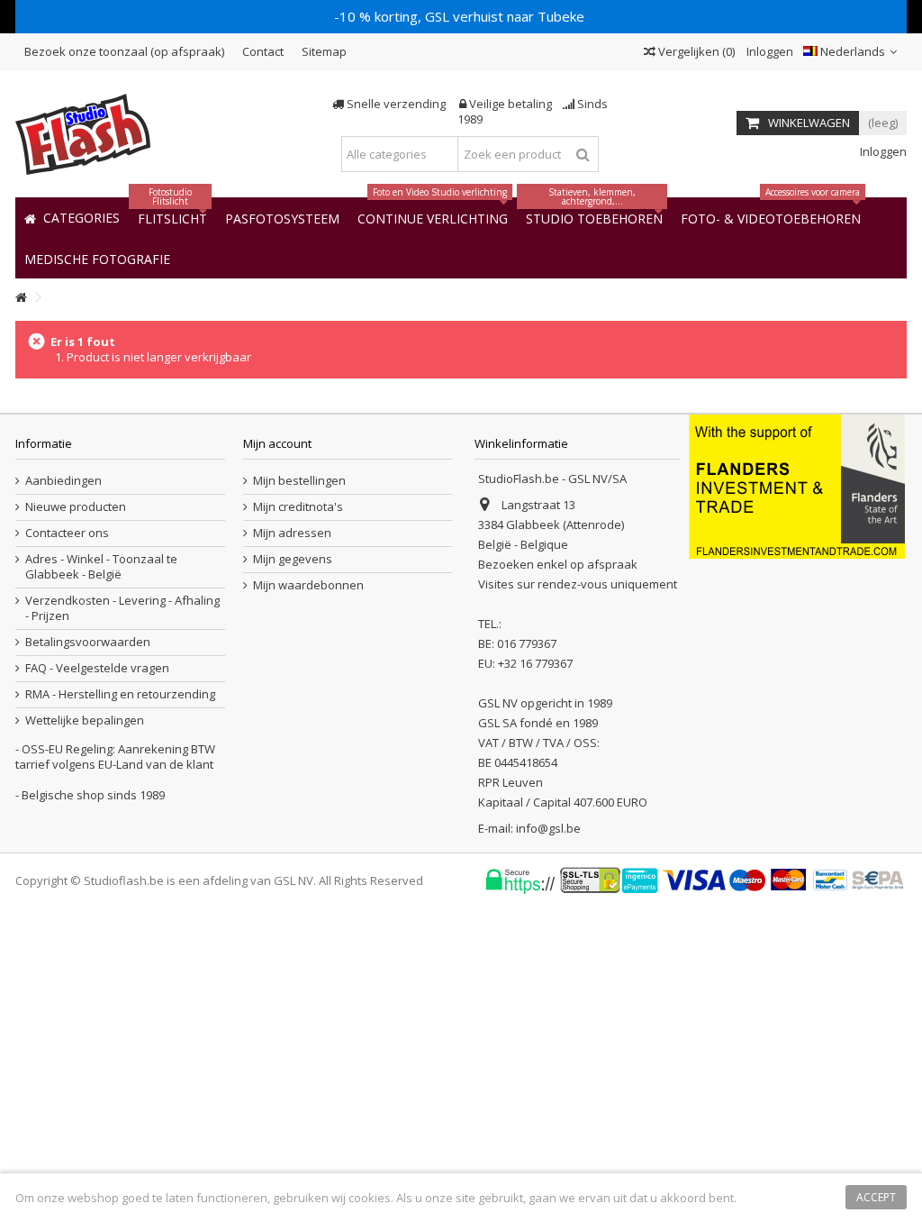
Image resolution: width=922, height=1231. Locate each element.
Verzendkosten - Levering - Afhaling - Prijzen (122, 608)
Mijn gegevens (292, 559)
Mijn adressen (292, 533)
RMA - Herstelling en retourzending (120, 694)
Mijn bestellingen (299, 480)
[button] (97, 258)
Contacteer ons (67, 533)
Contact (263, 51)
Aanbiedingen (63, 480)
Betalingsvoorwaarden (87, 642)
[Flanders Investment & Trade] (797, 485)
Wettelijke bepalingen (84, 720)
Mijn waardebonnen (308, 585)
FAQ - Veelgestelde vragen (97, 668)
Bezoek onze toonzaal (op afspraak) (124, 51)
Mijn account (277, 443)
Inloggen (768, 51)
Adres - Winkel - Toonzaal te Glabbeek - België (101, 567)
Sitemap (324, 51)
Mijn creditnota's (298, 507)
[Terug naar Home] (20, 298)
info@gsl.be (548, 828)
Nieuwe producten (75, 507)
